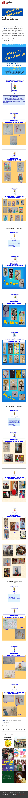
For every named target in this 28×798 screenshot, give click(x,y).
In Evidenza (12, 21)
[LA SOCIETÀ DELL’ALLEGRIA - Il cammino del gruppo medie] (8, 754)
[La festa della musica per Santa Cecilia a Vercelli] (20, 777)
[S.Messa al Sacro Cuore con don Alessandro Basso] (20, 765)
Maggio (12, 720)
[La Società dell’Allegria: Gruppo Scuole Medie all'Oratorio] (8, 742)
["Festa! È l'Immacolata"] (20, 742)
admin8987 (23, 21)
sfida (8, 722)
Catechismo (7, 720)
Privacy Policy (18, 794)
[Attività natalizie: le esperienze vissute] (8, 777)
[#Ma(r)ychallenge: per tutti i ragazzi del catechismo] (12, 12)
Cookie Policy (13, 796)
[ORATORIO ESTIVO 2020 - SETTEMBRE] (8, 765)
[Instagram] (25, 796)
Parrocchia (17, 21)
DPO (17, 796)
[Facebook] (23, 796)
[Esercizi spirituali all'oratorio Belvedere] (20, 754)
